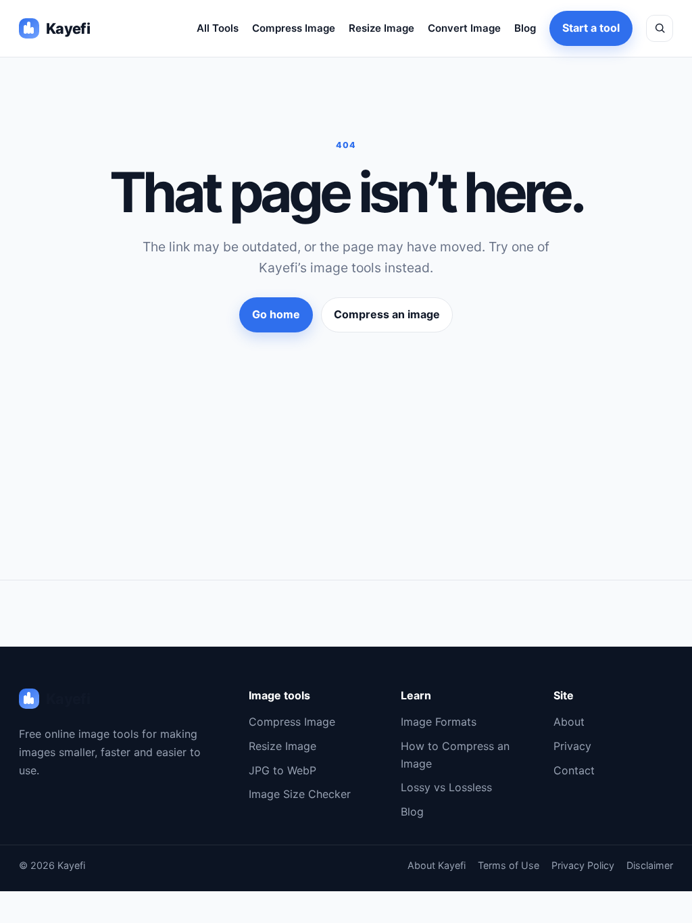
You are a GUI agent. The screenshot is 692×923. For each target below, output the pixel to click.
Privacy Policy (582, 865)
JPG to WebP (282, 770)
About (569, 721)
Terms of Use (508, 865)
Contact (574, 770)
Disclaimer (649, 865)
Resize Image (381, 28)
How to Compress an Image (455, 754)
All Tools (218, 28)
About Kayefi (436, 865)
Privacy (572, 746)
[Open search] (659, 28)
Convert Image (464, 28)
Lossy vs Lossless (446, 787)
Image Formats (438, 721)
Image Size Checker (300, 794)
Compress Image (293, 28)
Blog (525, 28)
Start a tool (591, 27)
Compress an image (387, 314)
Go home (276, 314)
